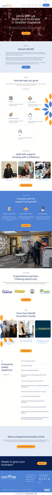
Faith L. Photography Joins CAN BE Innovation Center (26, 341)
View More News (25, 350)
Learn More (25, 225)
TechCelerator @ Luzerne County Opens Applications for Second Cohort (42, 341)
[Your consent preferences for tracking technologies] (50, 493)
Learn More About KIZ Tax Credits (25, 446)
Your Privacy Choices (29, 493)
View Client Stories (25, 185)
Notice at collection (19, 493)
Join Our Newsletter (43, 475)
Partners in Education (26, 180)
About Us (25, 67)
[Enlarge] (11, 97)
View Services (25, 88)
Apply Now (45, 5)
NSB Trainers (9, 180)
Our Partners (25, 299)
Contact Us (5, 374)
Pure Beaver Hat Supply (43, 180)
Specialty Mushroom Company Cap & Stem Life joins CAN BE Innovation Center (9, 342)
